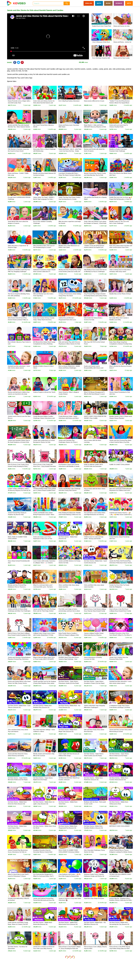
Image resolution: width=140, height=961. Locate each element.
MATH (99, 3)
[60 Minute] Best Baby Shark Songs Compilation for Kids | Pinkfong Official (44, 344)
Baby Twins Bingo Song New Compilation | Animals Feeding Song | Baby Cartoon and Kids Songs (120, 344)
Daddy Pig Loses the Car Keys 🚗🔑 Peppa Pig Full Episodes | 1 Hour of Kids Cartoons (120, 199)
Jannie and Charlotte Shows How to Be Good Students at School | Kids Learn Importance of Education (19, 442)
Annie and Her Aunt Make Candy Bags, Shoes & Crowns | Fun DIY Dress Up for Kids (18, 924)
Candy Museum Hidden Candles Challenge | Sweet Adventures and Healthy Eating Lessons (44, 418)
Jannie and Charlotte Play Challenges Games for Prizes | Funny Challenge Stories (68, 442)
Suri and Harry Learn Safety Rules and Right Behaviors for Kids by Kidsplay (94, 514)
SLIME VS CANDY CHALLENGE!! (119, 464)
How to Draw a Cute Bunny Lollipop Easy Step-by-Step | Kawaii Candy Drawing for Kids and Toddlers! (95, 611)
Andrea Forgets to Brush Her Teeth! (44, 392)
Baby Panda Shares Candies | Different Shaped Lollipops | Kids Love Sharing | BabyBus (69, 635)
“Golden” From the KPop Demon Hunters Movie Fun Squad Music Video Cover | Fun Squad (119, 102)
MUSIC (108, 3)
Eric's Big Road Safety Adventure (69, 101)
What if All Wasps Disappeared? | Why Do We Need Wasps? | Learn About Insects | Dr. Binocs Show (94, 394)
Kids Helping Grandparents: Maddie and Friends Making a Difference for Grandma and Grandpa (70, 514)
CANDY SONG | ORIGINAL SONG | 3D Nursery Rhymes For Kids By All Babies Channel (19, 490)
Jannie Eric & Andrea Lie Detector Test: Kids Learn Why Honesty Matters (43, 948)
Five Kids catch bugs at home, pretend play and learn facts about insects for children (69, 611)
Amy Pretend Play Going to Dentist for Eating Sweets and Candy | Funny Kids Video (95, 295)
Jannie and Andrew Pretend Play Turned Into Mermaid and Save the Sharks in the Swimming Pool (43, 900)
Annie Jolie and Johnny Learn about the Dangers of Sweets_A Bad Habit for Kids (95, 223)
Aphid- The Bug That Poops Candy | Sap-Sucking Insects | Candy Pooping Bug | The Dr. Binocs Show (69, 199)
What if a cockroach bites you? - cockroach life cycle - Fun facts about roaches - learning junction (43, 587)
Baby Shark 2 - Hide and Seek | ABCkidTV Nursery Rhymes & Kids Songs (95, 127)
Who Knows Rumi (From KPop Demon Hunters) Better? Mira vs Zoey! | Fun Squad (18, 319)
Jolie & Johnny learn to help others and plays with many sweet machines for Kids (120, 271)
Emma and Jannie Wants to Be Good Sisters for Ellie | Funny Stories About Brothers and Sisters (19, 683)
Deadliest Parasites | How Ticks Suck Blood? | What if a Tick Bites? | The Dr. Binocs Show (120, 635)
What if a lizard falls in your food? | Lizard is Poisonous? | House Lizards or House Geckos (18, 876)
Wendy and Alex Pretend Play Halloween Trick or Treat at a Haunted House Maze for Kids (17, 587)
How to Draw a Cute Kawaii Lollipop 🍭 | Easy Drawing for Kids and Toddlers (69, 948)
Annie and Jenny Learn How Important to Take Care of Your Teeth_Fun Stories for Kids (42, 538)
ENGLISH (88, 3)
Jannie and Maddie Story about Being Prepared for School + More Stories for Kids (43, 514)
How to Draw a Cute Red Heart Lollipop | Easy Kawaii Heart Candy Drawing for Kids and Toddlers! (120, 611)
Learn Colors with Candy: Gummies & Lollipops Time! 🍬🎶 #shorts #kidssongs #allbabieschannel (44, 562)
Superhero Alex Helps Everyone (94, 898)
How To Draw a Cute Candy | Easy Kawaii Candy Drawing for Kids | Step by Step (18, 466)
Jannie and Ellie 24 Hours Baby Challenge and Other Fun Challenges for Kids (19, 611)
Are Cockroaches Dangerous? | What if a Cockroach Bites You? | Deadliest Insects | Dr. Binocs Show (44, 876)
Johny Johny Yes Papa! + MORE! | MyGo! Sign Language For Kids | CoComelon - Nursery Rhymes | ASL (44, 199)
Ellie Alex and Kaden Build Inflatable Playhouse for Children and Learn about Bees (120, 490)
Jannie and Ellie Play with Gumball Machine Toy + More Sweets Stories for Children (19, 127)
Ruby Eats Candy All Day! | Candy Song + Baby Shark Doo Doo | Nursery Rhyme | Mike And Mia (43, 319)
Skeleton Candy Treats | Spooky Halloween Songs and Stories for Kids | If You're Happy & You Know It (95, 876)
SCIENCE (119, 3)
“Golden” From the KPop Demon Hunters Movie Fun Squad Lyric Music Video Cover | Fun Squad (94, 247)
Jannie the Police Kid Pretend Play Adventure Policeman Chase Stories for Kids (120, 562)
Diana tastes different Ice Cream (94, 101)
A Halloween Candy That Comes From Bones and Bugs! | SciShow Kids (119, 707)
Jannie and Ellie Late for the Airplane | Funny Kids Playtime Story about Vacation (44, 683)
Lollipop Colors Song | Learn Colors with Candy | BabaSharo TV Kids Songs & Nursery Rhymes (44, 635)
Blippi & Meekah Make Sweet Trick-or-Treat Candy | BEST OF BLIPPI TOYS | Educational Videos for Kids (44, 659)
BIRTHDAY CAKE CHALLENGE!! (119, 826)
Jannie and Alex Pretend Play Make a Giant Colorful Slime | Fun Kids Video (120, 442)
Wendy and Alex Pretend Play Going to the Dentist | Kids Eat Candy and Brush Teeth (70, 271)
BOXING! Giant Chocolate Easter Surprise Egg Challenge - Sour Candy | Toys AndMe (69, 659)
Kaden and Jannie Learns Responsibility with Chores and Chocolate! (93, 368)
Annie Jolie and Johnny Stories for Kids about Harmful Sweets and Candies (44, 102)
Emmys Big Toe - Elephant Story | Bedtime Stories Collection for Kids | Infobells (120, 900)
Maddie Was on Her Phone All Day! (120, 294)
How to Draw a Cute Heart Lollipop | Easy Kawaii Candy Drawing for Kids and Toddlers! (19, 635)
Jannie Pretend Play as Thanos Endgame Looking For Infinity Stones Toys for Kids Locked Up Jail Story (120, 852)
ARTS (129, 3)
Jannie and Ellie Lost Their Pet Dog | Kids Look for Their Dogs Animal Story (44, 611)
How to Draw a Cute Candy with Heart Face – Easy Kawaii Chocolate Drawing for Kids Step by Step (44, 466)
